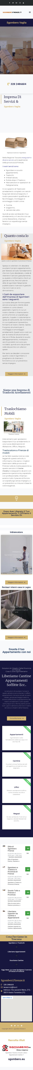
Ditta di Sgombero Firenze (12, 849)
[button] (29, 12)
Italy (28, 853)
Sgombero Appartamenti (15, 857)
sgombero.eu (16, 1059)
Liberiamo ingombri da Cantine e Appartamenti (13, 914)
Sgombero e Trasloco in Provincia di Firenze (13, 870)
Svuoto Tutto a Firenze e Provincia (14, 893)
